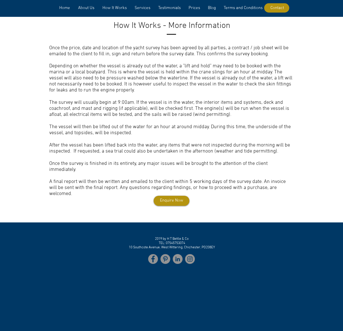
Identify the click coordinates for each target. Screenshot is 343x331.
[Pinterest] (165, 259)
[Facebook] (153, 259)
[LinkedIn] (178, 259)
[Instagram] (190, 259)
